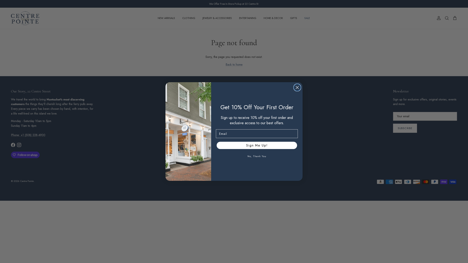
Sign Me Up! (257, 145)
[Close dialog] (297, 87)
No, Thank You (257, 156)
